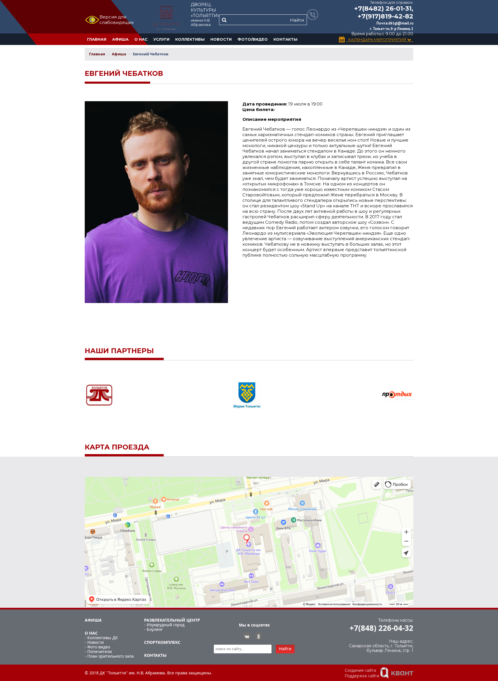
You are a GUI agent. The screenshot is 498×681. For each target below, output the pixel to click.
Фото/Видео (252, 39)
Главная (96, 39)
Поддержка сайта (362, 675)
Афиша (120, 39)
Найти (297, 20)
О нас (141, 39)
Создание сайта (360, 670)
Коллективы (190, 39)
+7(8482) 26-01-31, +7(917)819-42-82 (383, 12)
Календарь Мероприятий (377, 39)
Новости (221, 39)
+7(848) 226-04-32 (381, 628)
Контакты (285, 39)
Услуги (161, 39)
